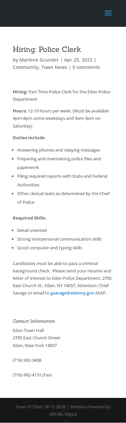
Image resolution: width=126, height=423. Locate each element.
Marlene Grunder (39, 60)
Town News (54, 67)
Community (26, 67)
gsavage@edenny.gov (72, 293)
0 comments (86, 67)
